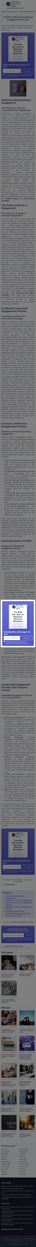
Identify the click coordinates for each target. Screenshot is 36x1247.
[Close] (32, 603)
